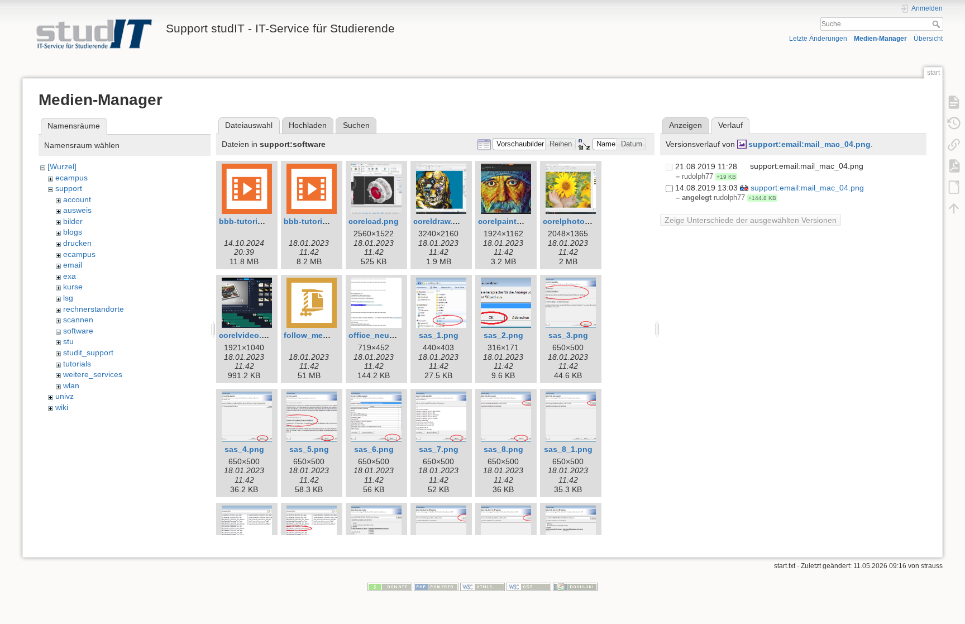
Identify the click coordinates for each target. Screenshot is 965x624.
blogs (72, 231)
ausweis (77, 210)
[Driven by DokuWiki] (575, 586)
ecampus (71, 177)
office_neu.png (377, 335)
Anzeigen (685, 125)
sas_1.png (438, 335)
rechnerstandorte (93, 308)
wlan (71, 385)
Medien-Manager (880, 38)
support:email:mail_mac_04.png (809, 144)
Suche (937, 24)
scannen (78, 319)
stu (68, 341)
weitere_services (92, 374)
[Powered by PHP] (436, 586)
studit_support (88, 352)
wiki (61, 407)
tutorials (77, 363)
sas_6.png (374, 449)
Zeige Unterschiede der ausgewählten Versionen (751, 220)
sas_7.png (438, 449)
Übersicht (928, 38)
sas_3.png (568, 335)
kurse (73, 286)
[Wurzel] (62, 166)
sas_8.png (503, 449)
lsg (68, 297)
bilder (73, 221)
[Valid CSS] (529, 586)
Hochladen (308, 125)
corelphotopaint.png (582, 221)
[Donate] (389, 586)
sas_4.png (244, 449)
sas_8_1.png (568, 449)
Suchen (356, 125)
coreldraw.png (440, 221)
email (72, 264)
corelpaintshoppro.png (522, 221)
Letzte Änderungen (818, 38)
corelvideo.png (247, 335)
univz (64, 396)
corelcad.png (373, 221)
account (77, 199)
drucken (77, 243)
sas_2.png (503, 335)
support (68, 188)
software (78, 330)
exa (69, 275)
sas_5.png (309, 449)
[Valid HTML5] (482, 586)
